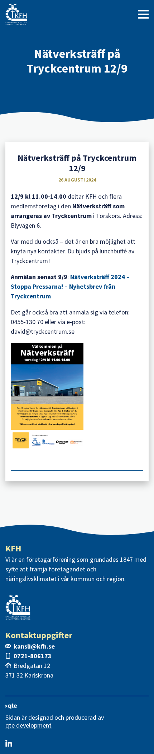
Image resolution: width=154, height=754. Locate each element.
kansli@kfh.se (34, 646)
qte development (28, 725)
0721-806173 (33, 656)
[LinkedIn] (8, 743)
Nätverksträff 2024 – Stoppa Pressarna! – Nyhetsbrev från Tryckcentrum (70, 286)
